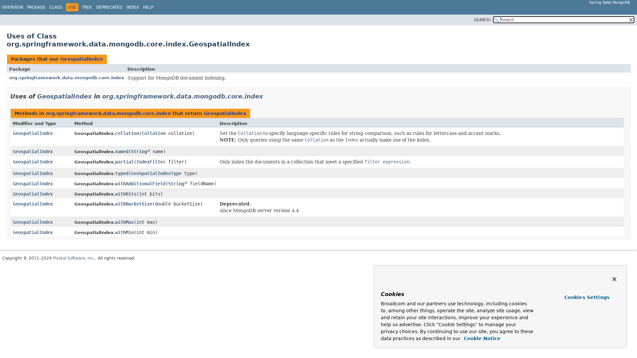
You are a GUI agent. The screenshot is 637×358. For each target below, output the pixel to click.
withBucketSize (133, 204)
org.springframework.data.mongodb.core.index (66, 77)
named (121, 151)
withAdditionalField (140, 183)
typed (121, 173)
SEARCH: (482, 20)
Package (36, 7)
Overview (12, 7)
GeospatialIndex (81, 59)
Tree (87, 7)
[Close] (614, 279)
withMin (124, 232)
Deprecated (109, 7)
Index (132, 7)
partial (124, 161)
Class (55, 7)
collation (127, 133)
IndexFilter (151, 161)
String (139, 151)
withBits (125, 194)
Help (148, 7)
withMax (124, 222)
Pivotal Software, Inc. (74, 258)
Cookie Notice (481, 338)
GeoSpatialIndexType (156, 173)
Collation (154, 133)
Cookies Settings (586, 297)
